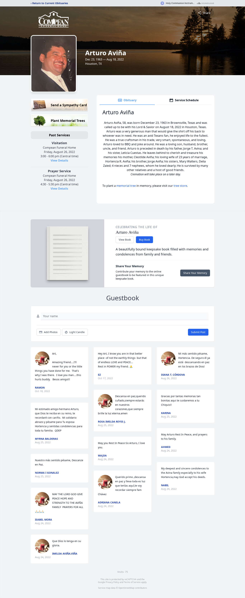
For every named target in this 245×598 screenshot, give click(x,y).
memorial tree (126, 186)
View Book (125, 239)
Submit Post (198, 332)
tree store (180, 186)
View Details (59, 160)
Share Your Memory (195, 273)
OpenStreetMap (126, 587)
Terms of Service (132, 582)
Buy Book (144, 239)
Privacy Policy (112, 582)
